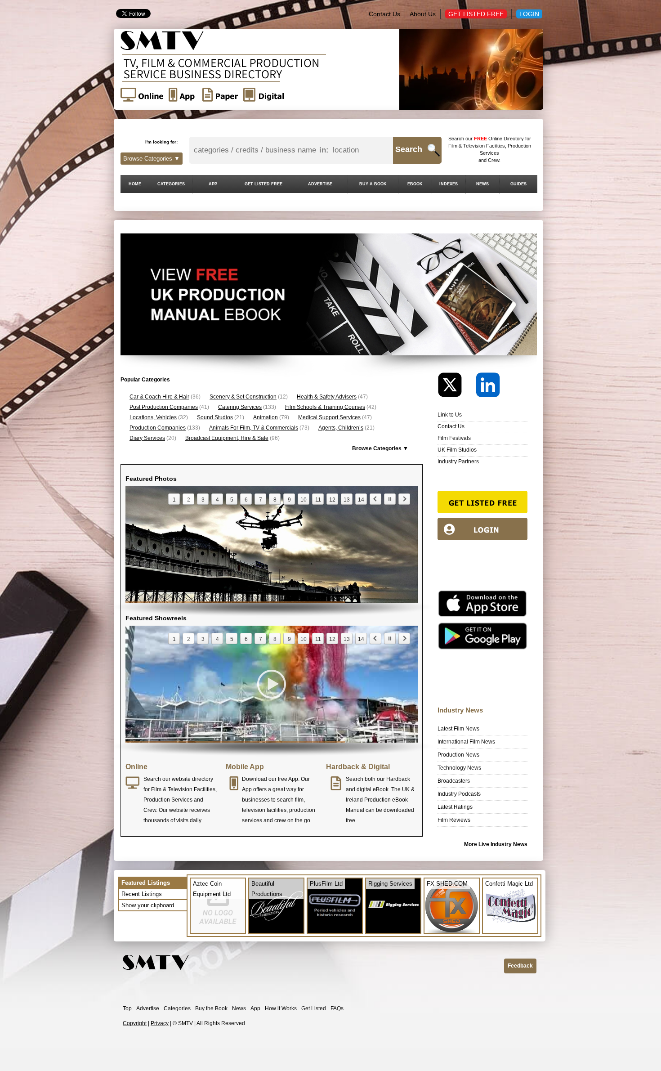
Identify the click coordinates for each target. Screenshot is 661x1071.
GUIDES (518, 184)
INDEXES (448, 184)
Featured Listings (145, 882)
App (255, 1008)
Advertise (147, 1008)
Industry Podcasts (459, 794)
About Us (423, 14)
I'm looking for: (161, 141)
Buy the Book (211, 1008)
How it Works (281, 1008)
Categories (177, 1008)
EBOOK (415, 184)
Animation (265, 417)
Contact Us (384, 14)
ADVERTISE (320, 184)
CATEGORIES (171, 184)
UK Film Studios (457, 450)
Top (127, 1008)
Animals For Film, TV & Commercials (253, 428)
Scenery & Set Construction (243, 397)
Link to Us (450, 415)
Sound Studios (215, 417)
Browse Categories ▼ (151, 158)
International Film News (466, 742)
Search (408, 149)
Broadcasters (454, 781)
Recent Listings (141, 894)
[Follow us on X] (456, 387)
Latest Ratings (455, 807)
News (239, 1008)
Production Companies (158, 428)
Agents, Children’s (340, 428)
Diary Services (147, 438)
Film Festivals (454, 438)
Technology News (459, 768)
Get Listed (313, 1008)
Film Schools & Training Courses (325, 407)
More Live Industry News (495, 844)
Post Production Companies (164, 407)
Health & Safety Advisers (327, 397)
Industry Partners (458, 461)
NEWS (482, 184)
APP (213, 184)
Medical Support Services (329, 417)
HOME (135, 184)
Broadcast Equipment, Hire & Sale (226, 438)
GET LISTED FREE (263, 184)
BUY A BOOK (373, 184)
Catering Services (240, 407)
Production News (458, 755)
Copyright (135, 1023)
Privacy (160, 1023)
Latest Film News (458, 729)
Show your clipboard (147, 905)
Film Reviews (454, 820)
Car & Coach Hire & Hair (159, 397)
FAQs (337, 1008)
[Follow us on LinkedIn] (488, 387)
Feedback (520, 966)
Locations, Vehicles (153, 417)
